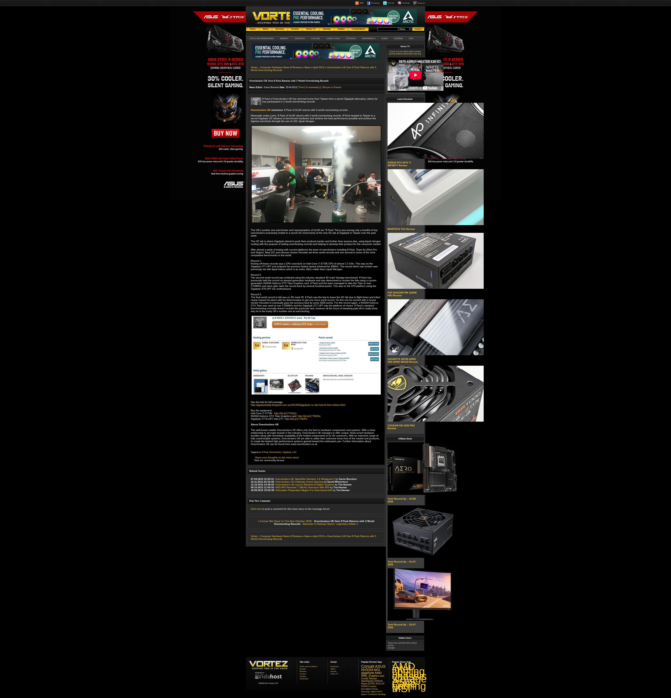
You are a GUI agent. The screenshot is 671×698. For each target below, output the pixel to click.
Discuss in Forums (331, 87)
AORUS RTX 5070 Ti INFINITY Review (399, 164)
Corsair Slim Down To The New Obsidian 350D (286, 521)
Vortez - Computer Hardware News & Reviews (276, 67)
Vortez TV (334, 674)
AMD (378, 673)
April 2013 (318, 67)
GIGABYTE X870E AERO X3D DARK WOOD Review (403, 360)
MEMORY (284, 38)
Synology (382, 694)
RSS (361, 3)
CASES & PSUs (333, 38)
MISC (411, 38)
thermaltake (366, 689)
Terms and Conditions (308, 666)
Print (301, 87)
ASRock (378, 681)
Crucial (371, 694)
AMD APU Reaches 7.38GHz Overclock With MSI (302, 487)
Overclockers (275, 452)
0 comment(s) (313, 87)
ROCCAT (380, 683)
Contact (303, 674)
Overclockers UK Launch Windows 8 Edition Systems (305, 484)
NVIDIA (367, 670)
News (307, 67)
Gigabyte (287, 452)
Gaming (303, 676)
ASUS (380, 666)
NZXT (380, 691)
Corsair (367, 666)
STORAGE (351, 38)
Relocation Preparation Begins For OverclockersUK (304, 490)
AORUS (365, 686)
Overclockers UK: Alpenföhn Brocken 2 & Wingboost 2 (305, 479)
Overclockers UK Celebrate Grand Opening (299, 481)
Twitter (391, 3)
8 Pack (265, 452)
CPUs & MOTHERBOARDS (262, 38)
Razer (364, 683)
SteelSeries (367, 681)
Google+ (421, 3)
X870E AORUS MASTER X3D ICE (405, 54)
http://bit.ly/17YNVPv (296, 418)
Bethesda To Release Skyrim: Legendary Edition (329, 523)
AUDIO (384, 38)
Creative (372, 686)
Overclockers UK (261, 110)
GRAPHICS (300, 38)
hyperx (364, 694)
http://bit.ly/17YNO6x (309, 416)
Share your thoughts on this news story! (277, 457)
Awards (303, 669)
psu (375, 694)
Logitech (373, 691)
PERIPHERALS (368, 38)
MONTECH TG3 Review (401, 229)
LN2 (294, 452)
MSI (377, 670)
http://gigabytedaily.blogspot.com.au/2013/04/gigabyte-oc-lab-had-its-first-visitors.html (298, 404)
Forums (333, 671)
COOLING (315, 38)
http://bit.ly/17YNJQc (285, 413)
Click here (256, 508)
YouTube (406, 3)
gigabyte (367, 673)
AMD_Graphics (370, 675)
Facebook (375, 3)
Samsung (365, 691)
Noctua (375, 689)
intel (382, 675)
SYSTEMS (398, 38)
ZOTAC (371, 683)
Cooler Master (369, 678)
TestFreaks (304, 679)
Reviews (303, 671)
